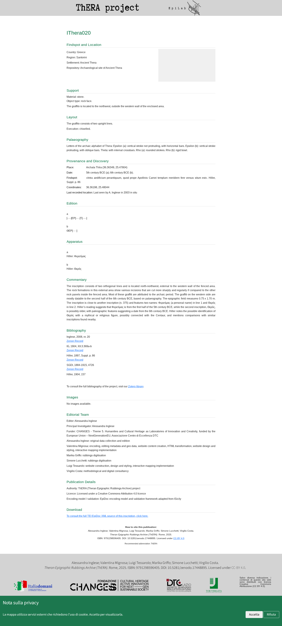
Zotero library (135, 386)
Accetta (254, 614)
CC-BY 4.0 (178, 538)
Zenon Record (75, 341)
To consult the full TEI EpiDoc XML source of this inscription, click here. (107, 516)
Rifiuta (271, 614)
